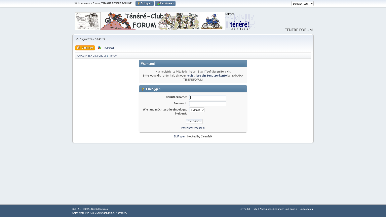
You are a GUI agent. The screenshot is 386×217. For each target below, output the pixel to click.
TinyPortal (244, 208)
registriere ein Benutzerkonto (207, 75)
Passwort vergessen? (193, 128)
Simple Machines (99, 209)
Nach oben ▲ (307, 208)
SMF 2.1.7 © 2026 (81, 209)
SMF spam (180, 136)
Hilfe (255, 208)
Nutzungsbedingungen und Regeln (278, 208)
